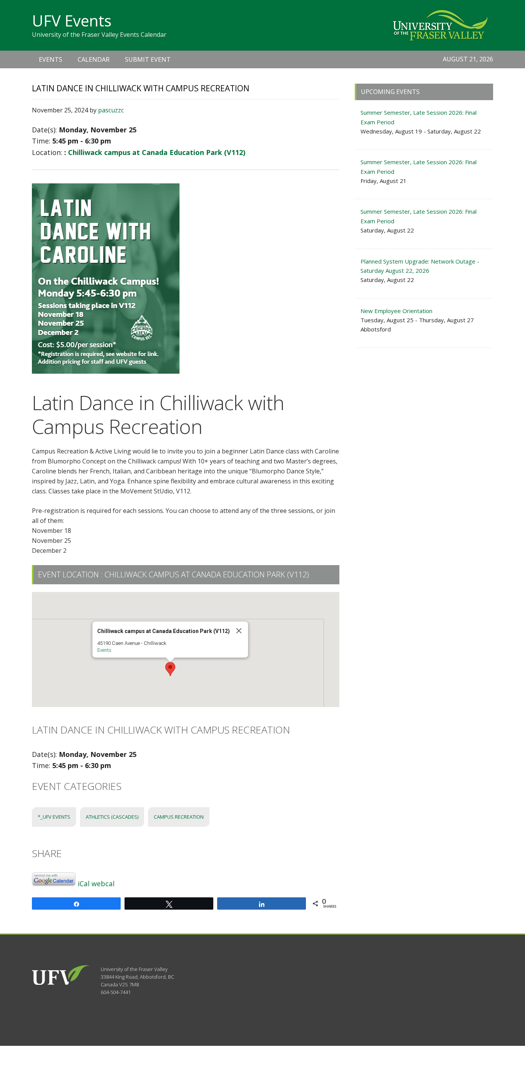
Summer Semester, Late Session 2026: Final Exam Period (419, 117)
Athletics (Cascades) (112, 816)
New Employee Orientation (396, 311)
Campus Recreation (179, 816)
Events (104, 650)
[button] (170, 669)
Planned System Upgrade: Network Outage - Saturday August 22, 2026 (420, 265)
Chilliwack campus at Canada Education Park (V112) (156, 152)
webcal (103, 883)
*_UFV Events (54, 816)
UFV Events (71, 20)
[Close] (239, 631)
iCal (84, 883)
